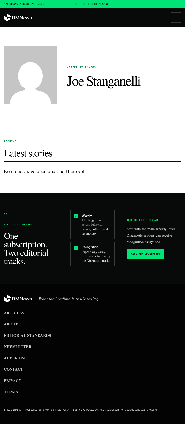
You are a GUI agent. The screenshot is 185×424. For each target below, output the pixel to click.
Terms (11, 391)
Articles (14, 312)
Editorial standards (27, 335)
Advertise (15, 358)
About (11, 324)
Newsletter (18, 346)
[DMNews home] (18, 18)
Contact (13, 369)
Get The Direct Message (92, 4)
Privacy (12, 380)
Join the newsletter (145, 254)
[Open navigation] (176, 17)
